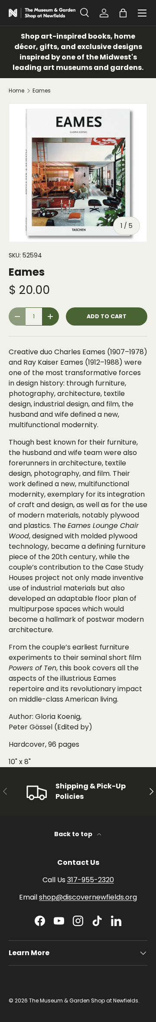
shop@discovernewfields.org (88, 897)
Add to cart (107, 316)
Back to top (74, 834)
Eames (41, 90)
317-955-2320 (90, 880)
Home (16, 90)
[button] (123, 13)
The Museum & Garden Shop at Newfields (83, 1000)
